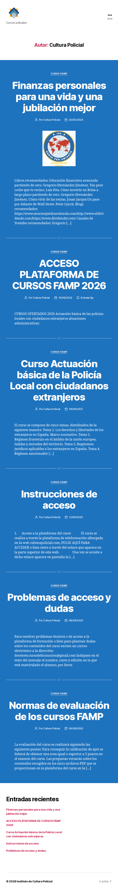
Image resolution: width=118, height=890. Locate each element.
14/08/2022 (65, 297)
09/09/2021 (76, 409)
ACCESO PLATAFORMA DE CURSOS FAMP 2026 (59, 274)
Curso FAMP (59, 73)
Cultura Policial (51, 119)
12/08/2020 (76, 517)
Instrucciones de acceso (59, 499)
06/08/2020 (76, 728)
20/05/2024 (76, 119)
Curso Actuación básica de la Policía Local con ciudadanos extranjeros (59, 380)
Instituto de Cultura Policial (34, 881)
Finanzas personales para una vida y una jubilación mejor (59, 96)
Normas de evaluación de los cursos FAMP (59, 710)
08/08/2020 (76, 620)
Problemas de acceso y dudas (59, 602)
